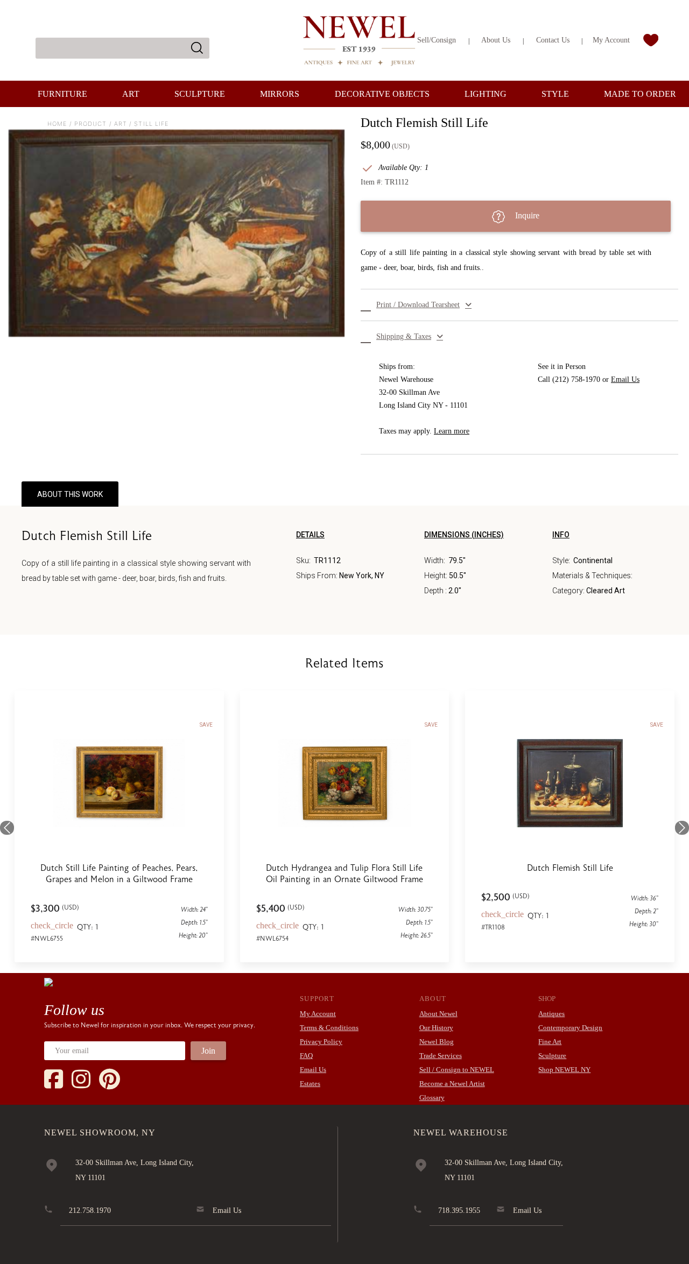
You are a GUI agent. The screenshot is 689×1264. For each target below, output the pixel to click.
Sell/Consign (436, 40)
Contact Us (553, 40)
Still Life (151, 123)
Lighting (486, 93)
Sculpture (199, 93)
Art (130, 93)
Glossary (432, 1097)
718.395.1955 (459, 1210)
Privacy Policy (321, 1042)
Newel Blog (436, 1042)
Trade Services (440, 1056)
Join (208, 1050)
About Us (495, 40)
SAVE (206, 725)
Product (90, 123)
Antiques (551, 1014)
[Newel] (48, 981)
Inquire (526, 215)
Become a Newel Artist (452, 1084)
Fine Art (549, 1042)
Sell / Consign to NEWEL (456, 1070)
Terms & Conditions (329, 1028)
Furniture (62, 93)
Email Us (625, 379)
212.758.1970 (90, 1210)
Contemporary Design (570, 1028)
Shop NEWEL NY (564, 1070)
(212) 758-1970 (576, 379)
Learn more (451, 431)
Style (555, 93)
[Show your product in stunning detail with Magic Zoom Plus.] (176, 233)
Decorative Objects (382, 93)
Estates (310, 1084)
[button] (519, 305)
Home (57, 123)
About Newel (438, 1014)
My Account (611, 40)
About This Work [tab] (70, 494)
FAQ (306, 1056)
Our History (436, 1028)
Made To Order (640, 93)
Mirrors (279, 93)
